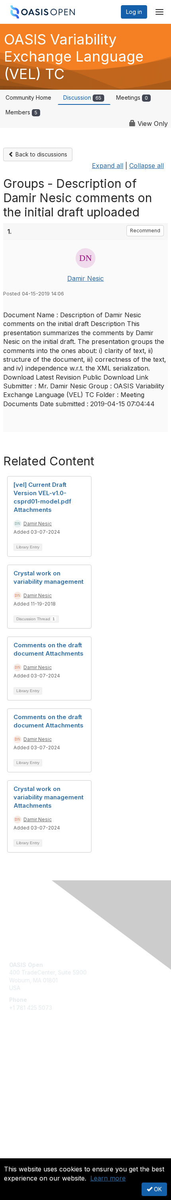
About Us (21, 1155)
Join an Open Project (37, 1071)
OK (157, 1189)
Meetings (132, 97)
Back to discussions (40, 154)
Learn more (108, 1178)
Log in (134, 11)
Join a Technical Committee (45, 1083)
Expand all (107, 166)
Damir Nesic (85, 278)
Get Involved (26, 1059)
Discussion (82, 97)
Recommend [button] (145, 230)
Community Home (28, 97)
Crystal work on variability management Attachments (49, 797)
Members (21, 112)
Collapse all (146, 166)
